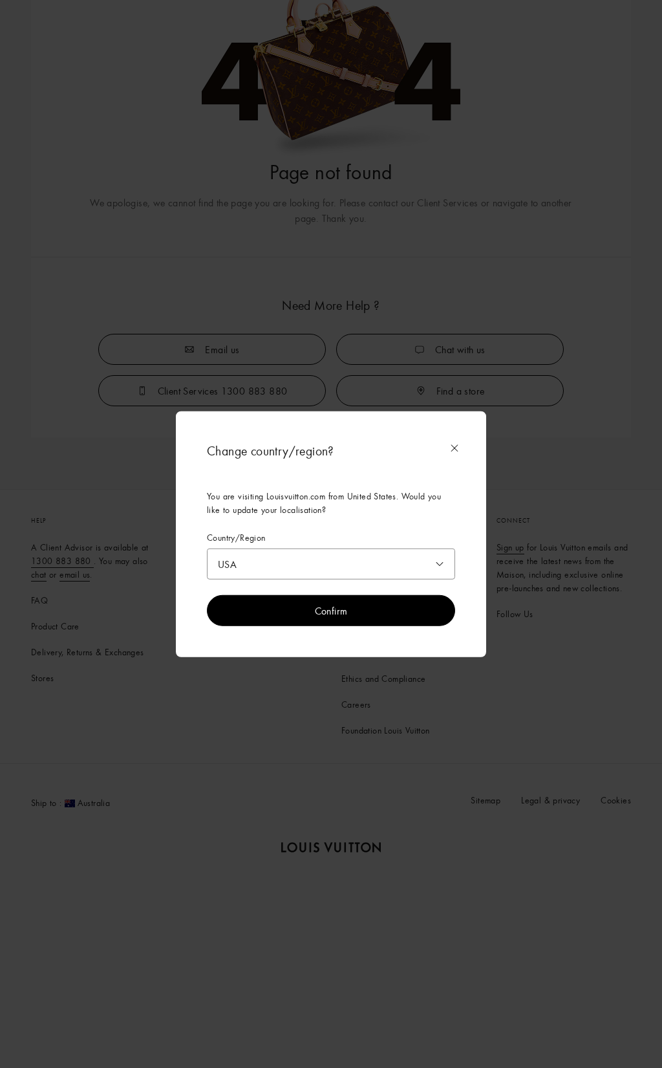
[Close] (454, 448)
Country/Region (236, 537)
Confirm (331, 610)
